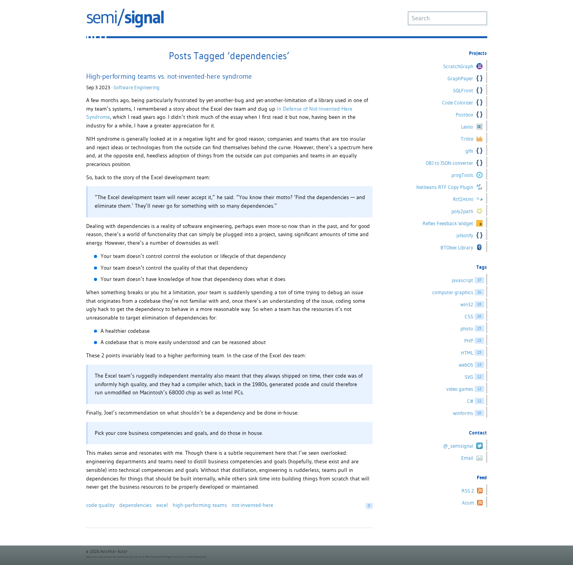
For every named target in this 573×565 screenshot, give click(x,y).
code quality (100, 504)
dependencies (135, 504)
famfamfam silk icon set (129, 556)
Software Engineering (136, 87)
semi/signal (125, 18)
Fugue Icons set (174, 556)
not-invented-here (252, 504)
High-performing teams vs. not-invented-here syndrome (169, 76)
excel (162, 504)
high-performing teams (200, 504)
